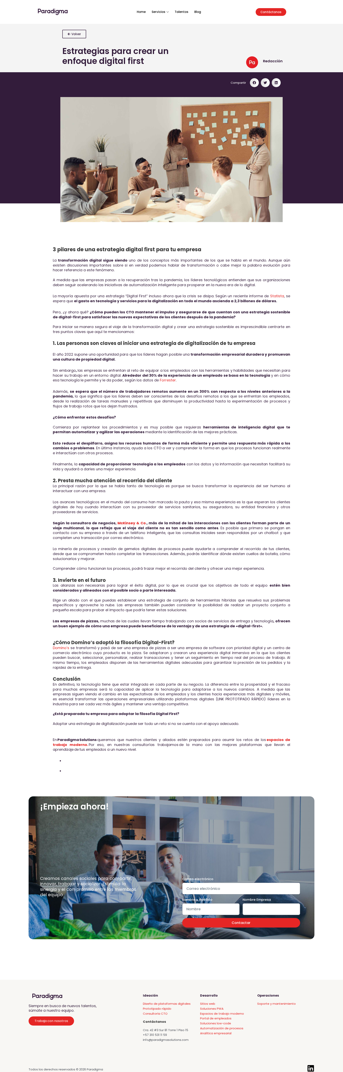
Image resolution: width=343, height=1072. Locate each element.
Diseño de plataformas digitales (167, 1004)
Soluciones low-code (215, 1023)
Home (141, 12)
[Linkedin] (310, 1068)
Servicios (158, 12)
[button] (254, 82)
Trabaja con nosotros (51, 1021)
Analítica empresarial (215, 1033)
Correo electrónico (197, 879)
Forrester (168, 380)
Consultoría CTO (155, 1013)
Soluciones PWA (212, 1009)
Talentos (181, 12)
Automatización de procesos (221, 1028)
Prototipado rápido (157, 1009)
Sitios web (207, 1004)
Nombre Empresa (257, 899)
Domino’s (61, 647)
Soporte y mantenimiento (276, 1004)
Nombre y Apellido (197, 899)
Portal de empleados (215, 1018)
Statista (277, 296)
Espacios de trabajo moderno (222, 1013)
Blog (197, 12)
